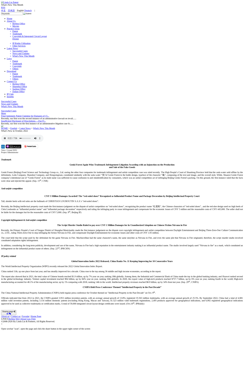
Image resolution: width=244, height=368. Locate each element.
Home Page (36, 316)
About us (5, 316)
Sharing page (7, 311)
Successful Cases (8, 101)
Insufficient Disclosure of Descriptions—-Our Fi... (23, 121)
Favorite (25, 316)
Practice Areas (13, 28)
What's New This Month (12, 106)
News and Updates (9, 104)
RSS (3, 7)
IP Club (10, 94)
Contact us (15, 316)
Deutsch (28, 10)
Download (11, 71)
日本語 (11, 10)
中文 (3, 10)
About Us (11, 21)
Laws (9, 58)
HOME (4, 128)
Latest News (12, 48)
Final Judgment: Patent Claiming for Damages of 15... (25, 116)
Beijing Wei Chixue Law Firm (22, 319)
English (13, 128)
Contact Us (12, 81)
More (3, 113)
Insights (10, 96)
